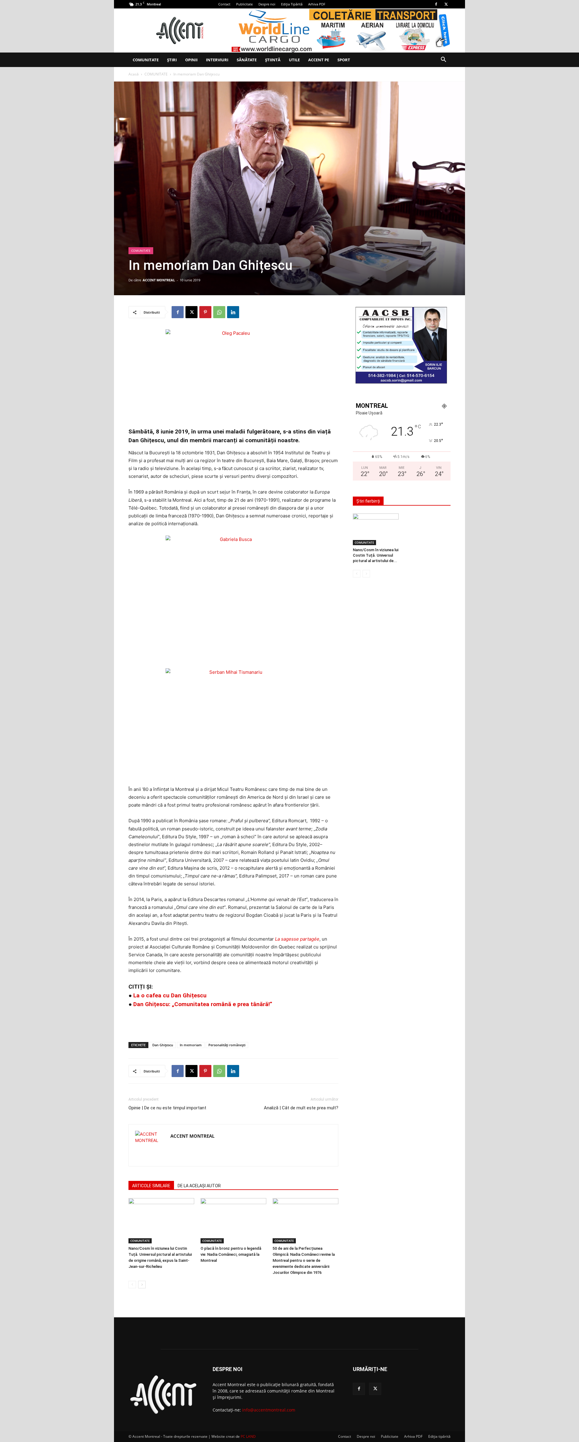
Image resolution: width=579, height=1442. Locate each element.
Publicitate (244, 4)
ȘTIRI (172, 59)
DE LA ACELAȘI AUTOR (199, 1185)
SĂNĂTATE (247, 59)
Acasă (133, 74)
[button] (443, 60)
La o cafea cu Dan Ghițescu (170, 995)
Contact (224, 4)
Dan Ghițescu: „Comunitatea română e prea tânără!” (202, 1004)
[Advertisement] (233, 1022)
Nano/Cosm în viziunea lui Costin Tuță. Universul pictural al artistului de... (375, 555)
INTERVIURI (217, 59)
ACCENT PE (318, 59)
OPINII (191, 59)
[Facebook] (436, 4)
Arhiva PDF (316, 4)
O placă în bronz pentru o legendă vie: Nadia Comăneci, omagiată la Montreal (231, 1254)
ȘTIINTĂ (272, 59)
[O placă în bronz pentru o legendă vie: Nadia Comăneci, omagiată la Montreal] (233, 1220)
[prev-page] (132, 1284)
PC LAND (248, 1436)
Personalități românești (226, 1045)
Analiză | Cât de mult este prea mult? (301, 1108)
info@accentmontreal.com (268, 1410)
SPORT (343, 59)
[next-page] (142, 1284)
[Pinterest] (205, 312)
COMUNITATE (146, 59)
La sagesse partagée (297, 939)
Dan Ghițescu (162, 1045)
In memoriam (191, 1045)
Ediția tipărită (439, 1436)
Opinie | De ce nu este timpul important (167, 1108)
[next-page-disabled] (366, 573)
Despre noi (266, 4)
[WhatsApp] (219, 312)
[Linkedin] (233, 312)
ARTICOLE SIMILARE (151, 1185)
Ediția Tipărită (291, 4)
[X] (446, 4)
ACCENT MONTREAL (159, 280)
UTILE (294, 59)
